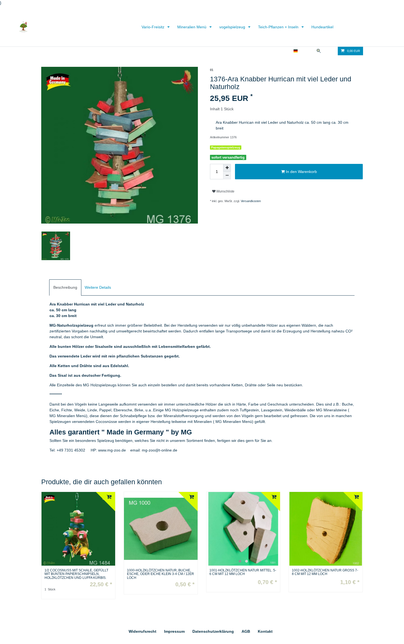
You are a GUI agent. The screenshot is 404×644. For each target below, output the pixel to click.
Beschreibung (65, 287)
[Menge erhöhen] (227, 168)
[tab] (65, 287)
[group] (243, 529)
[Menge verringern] (227, 175)
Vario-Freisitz (153, 27)
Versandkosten (251, 201)
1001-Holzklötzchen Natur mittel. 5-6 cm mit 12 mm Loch (242, 572)
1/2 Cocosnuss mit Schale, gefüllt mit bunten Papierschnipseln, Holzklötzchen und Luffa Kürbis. (76, 574)
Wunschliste (224, 191)
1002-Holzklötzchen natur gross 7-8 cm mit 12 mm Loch (325, 572)
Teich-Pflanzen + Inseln (279, 27)
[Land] (295, 51)
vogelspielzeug (232, 27)
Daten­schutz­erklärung (213, 631)
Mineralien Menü (192, 27)
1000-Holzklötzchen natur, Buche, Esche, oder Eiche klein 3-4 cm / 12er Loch (160, 574)
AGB (246, 631)
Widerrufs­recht (142, 631)
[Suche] (318, 51)
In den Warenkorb (301, 171)
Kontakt (265, 631)
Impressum (174, 631)
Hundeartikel (322, 27)
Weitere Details (98, 287)
